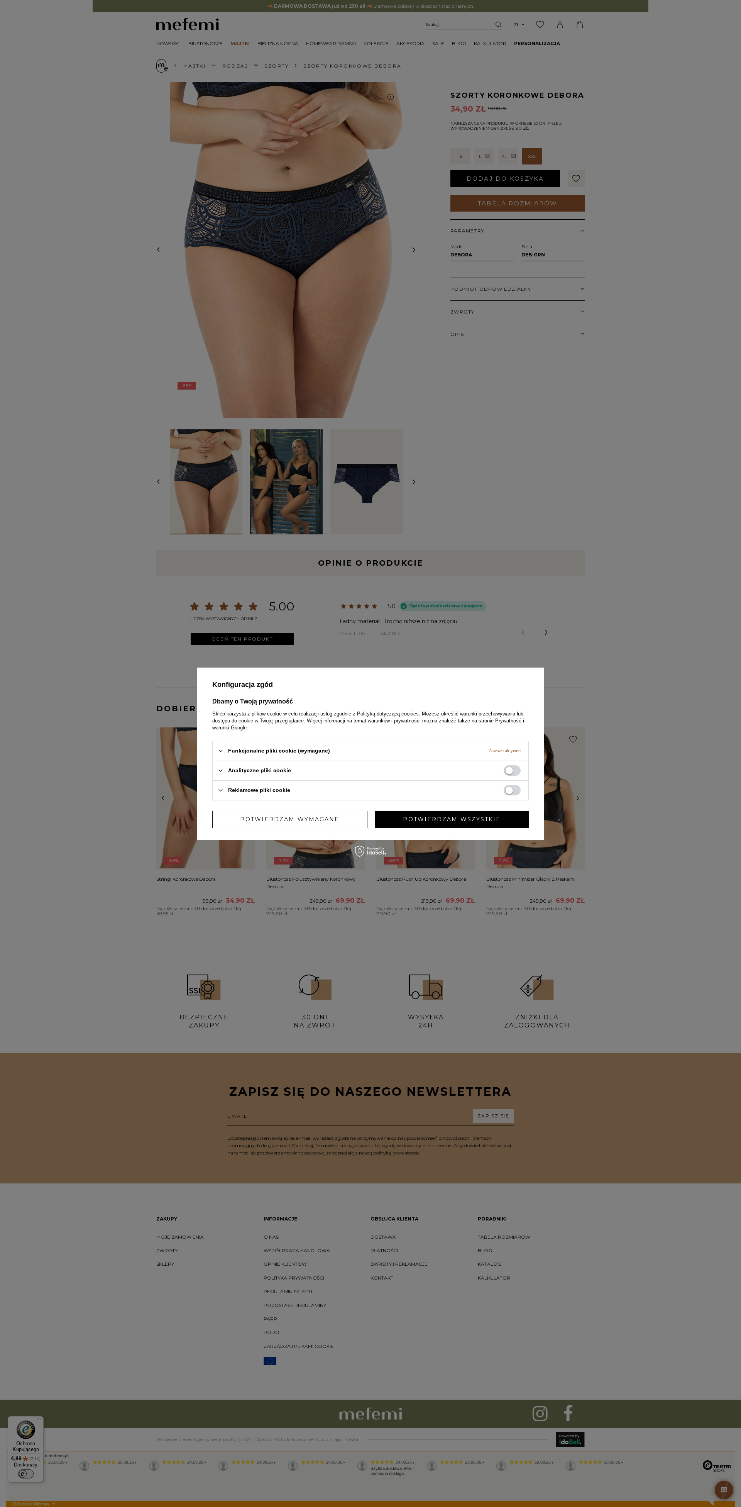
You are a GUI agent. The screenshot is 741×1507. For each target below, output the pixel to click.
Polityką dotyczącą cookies (388, 713)
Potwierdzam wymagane (289, 819)
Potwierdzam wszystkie (452, 819)
